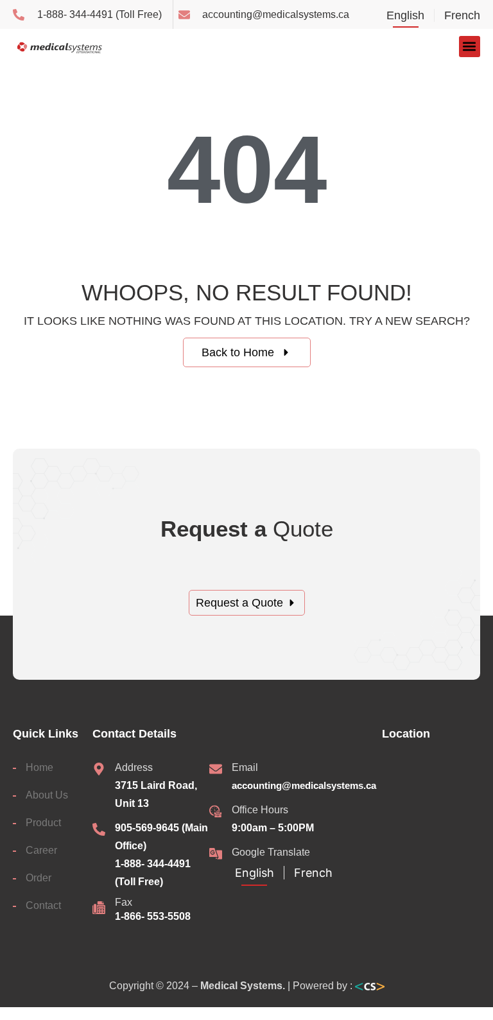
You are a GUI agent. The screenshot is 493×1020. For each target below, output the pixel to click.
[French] (457, 16)
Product (43, 822)
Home (39, 767)
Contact (43, 905)
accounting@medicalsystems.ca (304, 785)
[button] (469, 46)
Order (38, 877)
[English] (410, 16)
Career (41, 850)
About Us (47, 795)
